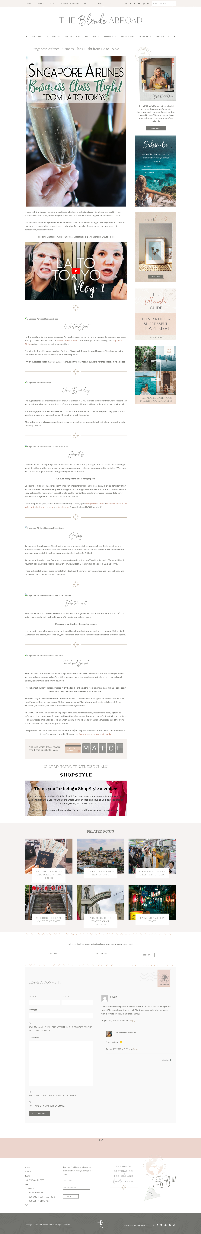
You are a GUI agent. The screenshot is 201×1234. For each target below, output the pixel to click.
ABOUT (28, 1172)
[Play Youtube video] (76, 271)
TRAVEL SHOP (145, 37)
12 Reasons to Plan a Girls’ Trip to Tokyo (152, 873)
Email (65, 997)
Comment (34, 1037)
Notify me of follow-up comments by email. (53, 1095)
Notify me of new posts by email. (47, 1106)
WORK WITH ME (36, 1193)
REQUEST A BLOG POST (40, 1201)
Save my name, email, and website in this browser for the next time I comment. (60, 1029)
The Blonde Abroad (100, 19)
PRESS (27, 1184)
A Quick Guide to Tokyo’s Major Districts (100, 921)
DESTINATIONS (53, 37)
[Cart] (174, 36)
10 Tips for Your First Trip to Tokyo (100, 873)
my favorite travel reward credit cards (93, 734)
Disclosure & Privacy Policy (136, 1225)
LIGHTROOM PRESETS (35, 1180)
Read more (156, 128)
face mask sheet (113, 503)
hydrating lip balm (44, 507)
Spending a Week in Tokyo (152, 920)
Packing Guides (72, 37)
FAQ (26, 1205)
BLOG (27, 1176)
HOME (28, 1167)
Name (32, 997)
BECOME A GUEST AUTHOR (42, 1197)
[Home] (26, 36)
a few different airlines (67, 340)
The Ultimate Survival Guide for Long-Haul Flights (48, 874)
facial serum (63, 507)
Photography (128, 37)
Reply (132, 1020)
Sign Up (156, 181)
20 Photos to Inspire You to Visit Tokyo (49, 920)
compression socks (95, 503)
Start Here (37, 37)
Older (165, 1060)
